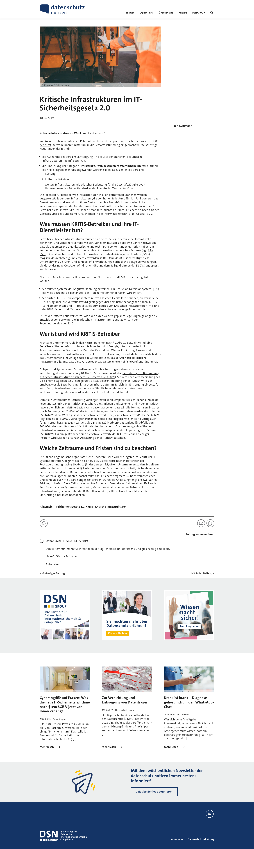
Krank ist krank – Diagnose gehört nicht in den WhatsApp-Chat (189, 702)
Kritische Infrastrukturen (110, 507)
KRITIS (90, 507)
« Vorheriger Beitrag (52, 573)
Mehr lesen (47, 747)
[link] (146, 12)
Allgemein (46, 507)
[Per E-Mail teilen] (201, 523)
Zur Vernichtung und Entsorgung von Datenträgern (126, 700)
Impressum (177, 839)
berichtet (45, 145)
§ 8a (84, 461)
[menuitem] (198, 12)
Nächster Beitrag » (202, 573)
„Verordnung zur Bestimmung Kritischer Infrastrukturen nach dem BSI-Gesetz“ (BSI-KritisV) (99, 375)
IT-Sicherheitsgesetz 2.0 (69, 507)
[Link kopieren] (210, 523)
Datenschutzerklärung (201, 839)
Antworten (53, 564)
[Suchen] (211, 12)
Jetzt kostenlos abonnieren (154, 791)
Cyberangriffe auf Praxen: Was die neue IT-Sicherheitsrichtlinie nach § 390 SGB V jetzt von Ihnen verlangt (65, 704)
